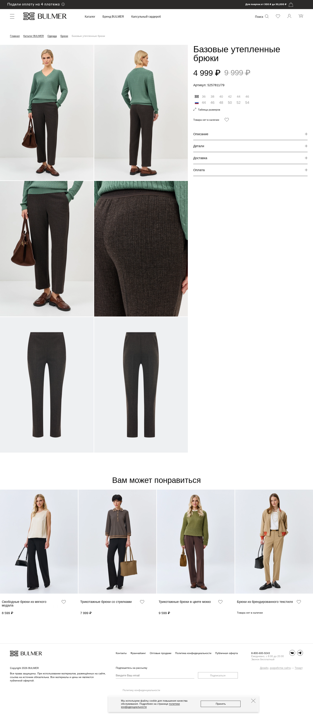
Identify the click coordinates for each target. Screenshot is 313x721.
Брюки (64, 35)
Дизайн (264, 667)
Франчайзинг (138, 653)
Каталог (90, 16)
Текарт (298, 667)
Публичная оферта (226, 653)
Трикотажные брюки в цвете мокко (185, 602)
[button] (2, 546)
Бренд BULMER (113, 16)
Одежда (52, 35)
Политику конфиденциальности (141, 690)
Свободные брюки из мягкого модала (24, 603)
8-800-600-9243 (260, 653)
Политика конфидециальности (193, 653)
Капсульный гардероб (146, 16)
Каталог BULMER (33, 35)
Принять (221, 703)
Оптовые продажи (160, 653)
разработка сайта (280, 667)
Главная (15, 35)
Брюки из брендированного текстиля (265, 602)
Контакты (121, 653)
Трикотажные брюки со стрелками (106, 602)
